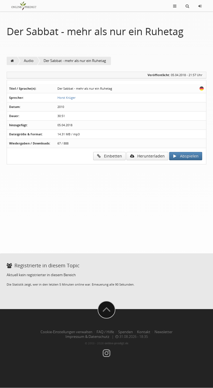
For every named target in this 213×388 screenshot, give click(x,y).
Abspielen (188, 156)
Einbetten (111, 156)
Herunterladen (149, 156)
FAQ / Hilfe (105, 332)
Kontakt (143, 332)
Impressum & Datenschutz (87, 336)
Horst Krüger (66, 97)
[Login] (200, 6)
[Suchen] (187, 6)
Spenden (125, 332)
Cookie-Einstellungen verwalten (66, 332)
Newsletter (163, 332)
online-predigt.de (116, 343)
